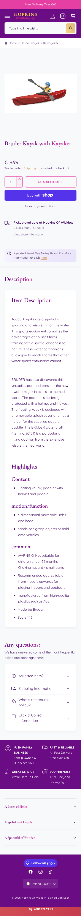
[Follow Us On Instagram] (63, 16)
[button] (7, 16)
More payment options (40, 206)
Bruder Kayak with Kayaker (39, 43)
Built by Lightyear (58, 897)
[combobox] (40, 28)
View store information (29, 234)
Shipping (30, 168)
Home (13, 43)
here (44, 257)
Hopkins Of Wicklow (33, 897)
